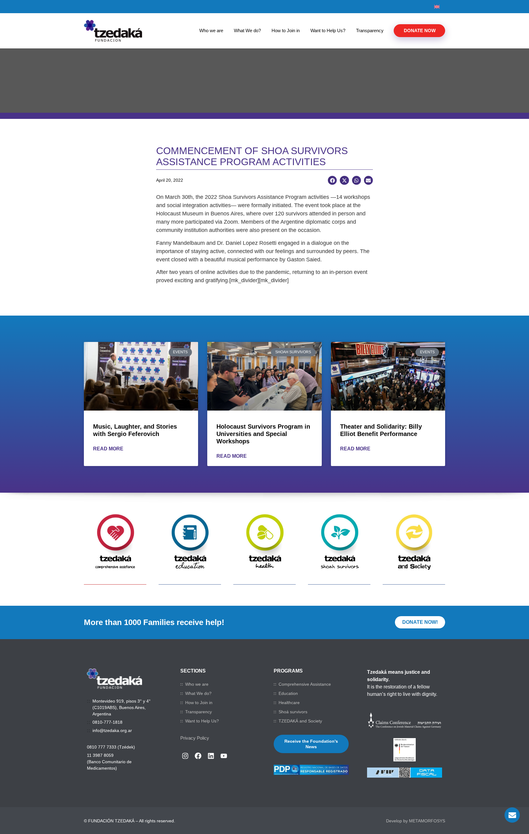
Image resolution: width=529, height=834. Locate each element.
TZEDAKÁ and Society (300, 720)
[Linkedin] (211, 756)
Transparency (370, 30)
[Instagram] (185, 756)
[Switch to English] (437, 6)
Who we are (211, 30)
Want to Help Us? (327, 30)
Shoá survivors (293, 711)
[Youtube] (224, 756)
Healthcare (289, 702)
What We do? (247, 30)
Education (288, 693)
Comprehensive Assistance (305, 684)
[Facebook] (198, 756)
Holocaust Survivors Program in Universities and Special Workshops (263, 434)
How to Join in (286, 30)
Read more (108, 448)
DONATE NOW (420, 30)
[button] (332, 180)
